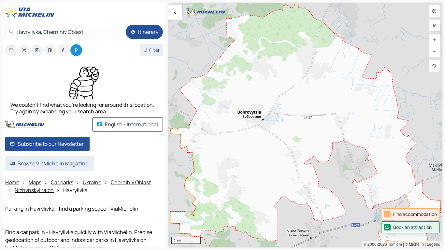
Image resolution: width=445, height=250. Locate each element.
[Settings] (434, 25)
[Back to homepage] (31, 12)
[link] (410, 214)
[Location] (434, 66)
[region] (305, 125)
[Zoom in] (434, 40)
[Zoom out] (434, 51)
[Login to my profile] (434, 11)
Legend (433, 244)
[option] (11, 50)
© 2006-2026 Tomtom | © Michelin (394, 244)
